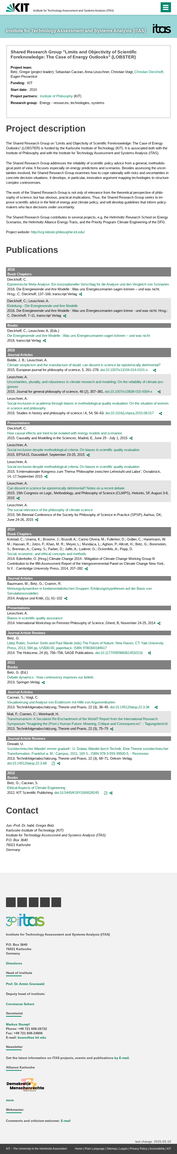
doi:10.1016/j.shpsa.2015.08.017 (129, 413)
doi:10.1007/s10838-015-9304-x (128, 391)
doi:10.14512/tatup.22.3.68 (27, 763)
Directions (14, 963)
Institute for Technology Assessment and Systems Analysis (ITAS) (73, 10)
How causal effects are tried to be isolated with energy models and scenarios (64, 433)
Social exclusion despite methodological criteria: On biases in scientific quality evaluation (73, 450)
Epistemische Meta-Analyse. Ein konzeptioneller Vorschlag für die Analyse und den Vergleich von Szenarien (88, 284)
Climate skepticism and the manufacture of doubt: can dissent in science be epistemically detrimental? (83, 365)
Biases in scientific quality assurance (34, 618)
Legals (123, 1148)
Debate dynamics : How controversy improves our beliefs (50, 677)
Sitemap (112, 1148)
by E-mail (121, 1058)
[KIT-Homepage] (17, 7)
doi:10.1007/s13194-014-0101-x (124, 370)
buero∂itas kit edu (32, 1037)
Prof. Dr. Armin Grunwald (25, 984)
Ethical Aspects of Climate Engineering (36, 788)
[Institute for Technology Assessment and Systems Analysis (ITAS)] (162, 28)
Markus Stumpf (18, 1024)
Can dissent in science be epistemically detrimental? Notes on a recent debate (65, 488)
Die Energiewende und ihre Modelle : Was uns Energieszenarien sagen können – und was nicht (78, 336)
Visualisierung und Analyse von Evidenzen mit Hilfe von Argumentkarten (61, 702)
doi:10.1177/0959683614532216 (119, 653)
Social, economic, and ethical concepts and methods (46, 554)
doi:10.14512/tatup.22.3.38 (129, 707)
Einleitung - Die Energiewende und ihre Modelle (42, 306)
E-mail (66, 1121)
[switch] (147, 7)
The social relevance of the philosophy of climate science (50, 510)
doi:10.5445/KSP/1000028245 (76, 793)
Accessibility (157, 1148)
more (10, 1100)
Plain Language (95, 1148)
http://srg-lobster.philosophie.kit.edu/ (58, 232)
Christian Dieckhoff (148, 72)
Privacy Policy (138, 1148)
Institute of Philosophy (57, 96)
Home (79, 1148)
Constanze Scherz (20, 1004)
